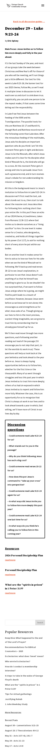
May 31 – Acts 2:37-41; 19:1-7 (18, 735)
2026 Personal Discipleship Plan (24, 555)
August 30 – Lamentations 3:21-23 (21, 725)
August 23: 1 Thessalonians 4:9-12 (21, 730)
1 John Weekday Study (16, 704)
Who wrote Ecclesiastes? (17, 661)
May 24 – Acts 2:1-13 (14, 740)
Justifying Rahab (13, 699)
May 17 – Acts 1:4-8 (14, 745)
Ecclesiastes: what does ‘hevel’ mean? (24, 656)
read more (10, 560)
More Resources (13, 712)
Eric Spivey (13, 40)
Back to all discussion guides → (29, 21)
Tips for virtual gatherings (18, 694)
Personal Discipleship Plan (21, 570)
